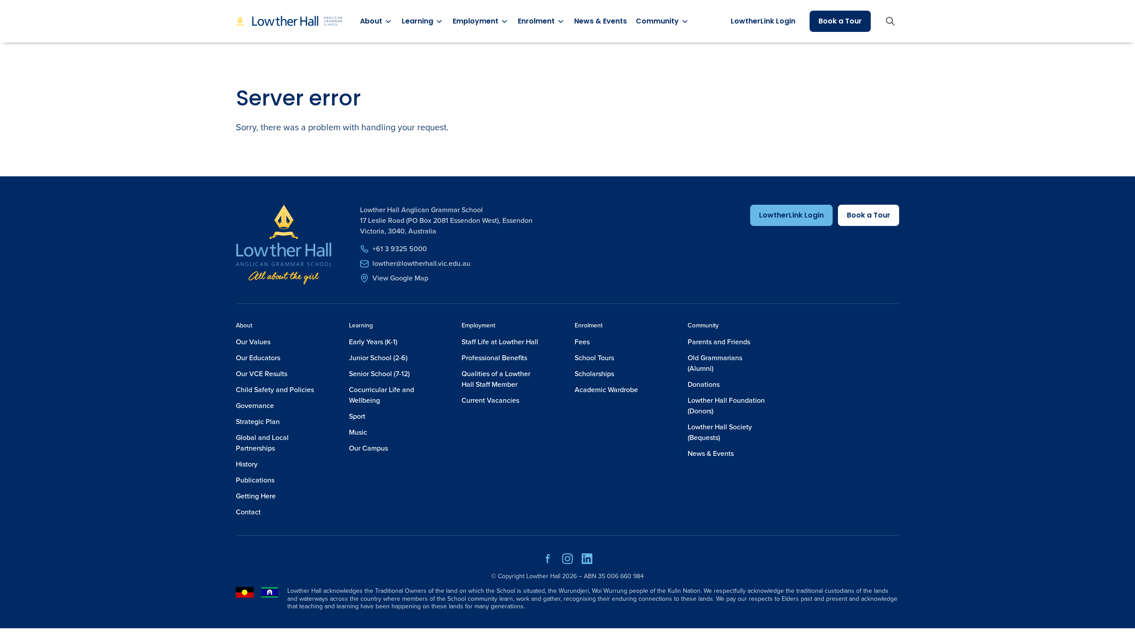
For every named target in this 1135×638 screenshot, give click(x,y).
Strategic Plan (258, 421)
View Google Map (400, 278)
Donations (704, 384)
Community (703, 326)
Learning (361, 326)
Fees (582, 342)
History (247, 464)
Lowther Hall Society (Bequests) (720, 432)
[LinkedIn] (587, 562)
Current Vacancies (490, 400)
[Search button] (890, 21)
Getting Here (256, 496)
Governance (255, 406)
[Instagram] (567, 562)
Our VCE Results (261, 374)
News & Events (600, 21)
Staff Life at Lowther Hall (500, 342)
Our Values (253, 342)
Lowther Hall (543, 576)
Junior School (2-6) (378, 358)
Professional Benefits (494, 358)
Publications (255, 480)
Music (358, 432)
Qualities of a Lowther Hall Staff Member (496, 379)
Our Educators (258, 358)
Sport (357, 416)
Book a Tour (840, 21)
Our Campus (368, 448)
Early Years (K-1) (373, 342)
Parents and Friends (719, 342)
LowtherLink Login (763, 21)
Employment (478, 326)
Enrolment (589, 326)
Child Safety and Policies (275, 390)
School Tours (594, 358)
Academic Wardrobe (606, 390)
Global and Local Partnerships (262, 442)
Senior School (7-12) (379, 374)
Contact (248, 512)
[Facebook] (548, 562)
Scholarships (594, 374)
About (244, 326)
